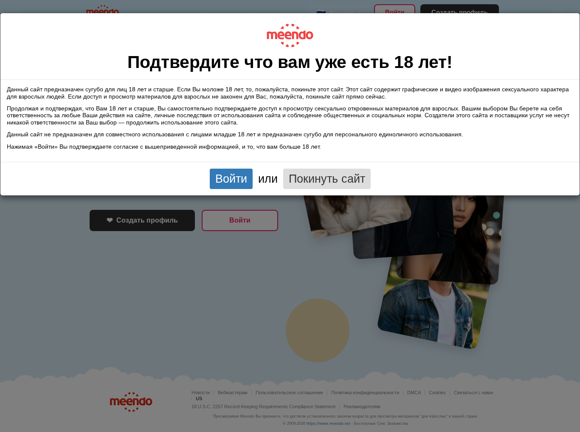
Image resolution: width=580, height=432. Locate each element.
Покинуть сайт (327, 178)
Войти (231, 178)
